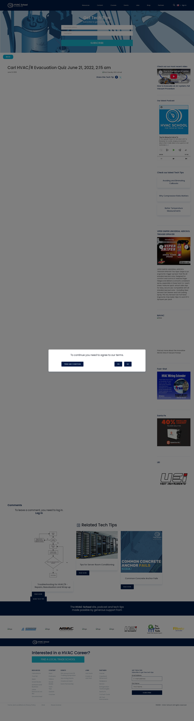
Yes (118, 364)
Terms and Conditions (72, 364)
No (128, 364)
